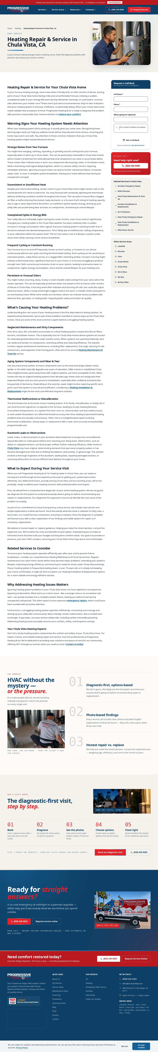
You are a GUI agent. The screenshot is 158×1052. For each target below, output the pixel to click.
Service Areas (58, 9)
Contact (55, 1019)
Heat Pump (90, 995)
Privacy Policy (22, 1048)
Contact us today (74, 644)
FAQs (54, 1011)
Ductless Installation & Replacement (127, 205)
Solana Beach (140, 1010)
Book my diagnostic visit (110, 852)
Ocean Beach (123, 262)
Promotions (57, 999)
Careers (55, 1015)
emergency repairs (77, 600)
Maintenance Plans (60, 991)
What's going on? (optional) (125, 115)
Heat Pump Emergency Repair (130, 217)
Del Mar (121, 277)
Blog (54, 1007)
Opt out (124, 1046)
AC (87, 979)
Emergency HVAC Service (96, 987)
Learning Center (59, 1003)
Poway (127, 1013)
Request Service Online (136, 958)
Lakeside (121, 246)
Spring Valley (123, 282)
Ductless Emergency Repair (129, 186)
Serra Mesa (122, 272)
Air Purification (124, 212)
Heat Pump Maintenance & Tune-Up (131, 197)
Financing (56, 995)
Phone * (117, 104)
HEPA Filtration (124, 191)
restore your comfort (70, 114)
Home (9, 28)
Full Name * (118, 94)
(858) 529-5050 (132, 165)
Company (90, 9)
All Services (57, 983)
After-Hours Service (126, 230)
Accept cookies (141, 1046)
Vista (120, 256)
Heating (18, 28)
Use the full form (137, 145)
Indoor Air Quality (93, 999)
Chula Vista (13, 448)
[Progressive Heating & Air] (18, 9)
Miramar (121, 251)
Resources (74, 9)
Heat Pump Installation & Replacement (128, 223)
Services (42, 9)
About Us (56, 979)
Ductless (89, 991)
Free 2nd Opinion (115, 2)
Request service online (47, 921)
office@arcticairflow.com (132, 983)
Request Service (140, 9)
